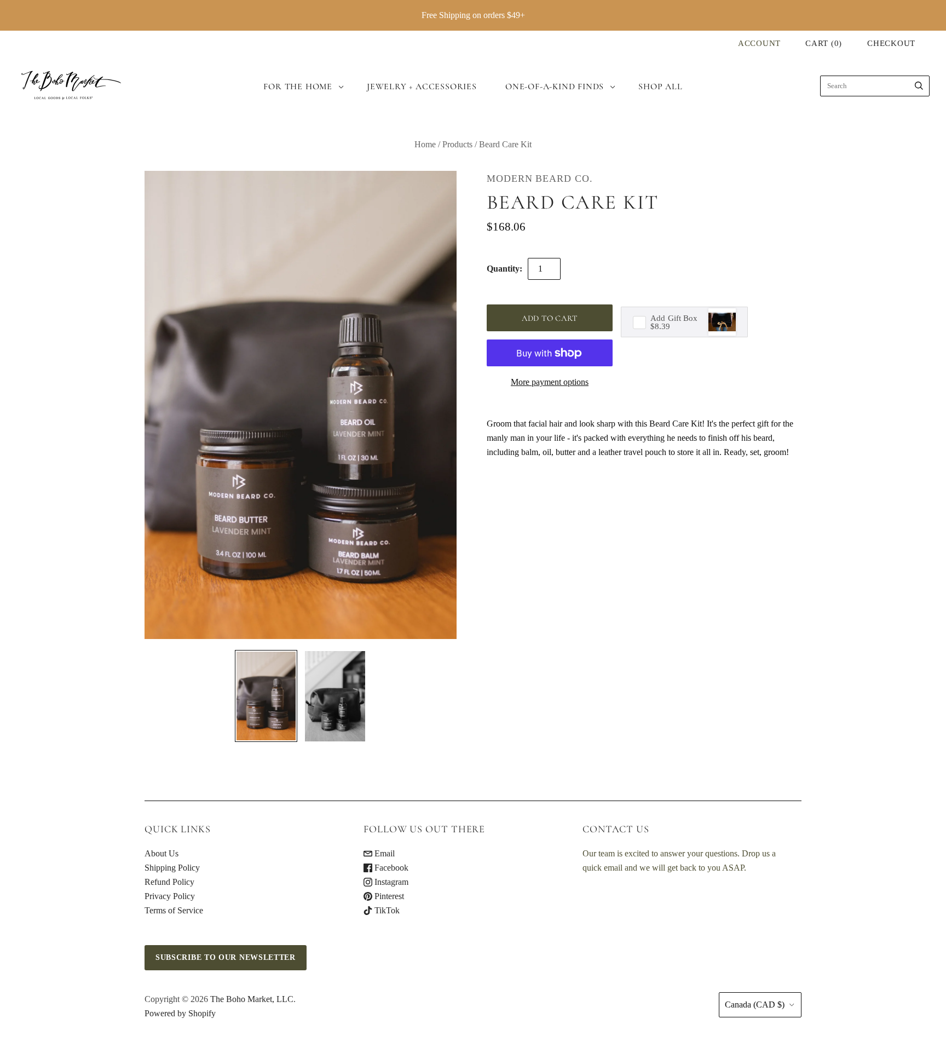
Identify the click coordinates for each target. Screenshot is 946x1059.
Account (759, 43)
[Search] (919, 86)
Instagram (390, 882)
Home (425, 144)
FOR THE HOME (297, 86)
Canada (755, 1004)
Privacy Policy (170, 896)
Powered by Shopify (180, 1013)
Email (383, 853)
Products (457, 144)
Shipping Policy (172, 867)
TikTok (386, 910)
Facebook (390, 867)
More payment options (550, 382)
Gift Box (673, 318)
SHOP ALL (660, 86)
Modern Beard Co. (540, 178)
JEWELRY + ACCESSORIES (422, 86)
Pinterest (388, 896)
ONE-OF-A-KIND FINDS (554, 86)
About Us (161, 853)
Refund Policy (169, 882)
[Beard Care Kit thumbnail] (266, 696)
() (823, 43)
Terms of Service (174, 910)
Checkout (891, 43)
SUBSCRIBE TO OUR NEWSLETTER (225, 957)
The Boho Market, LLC (251, 999)
